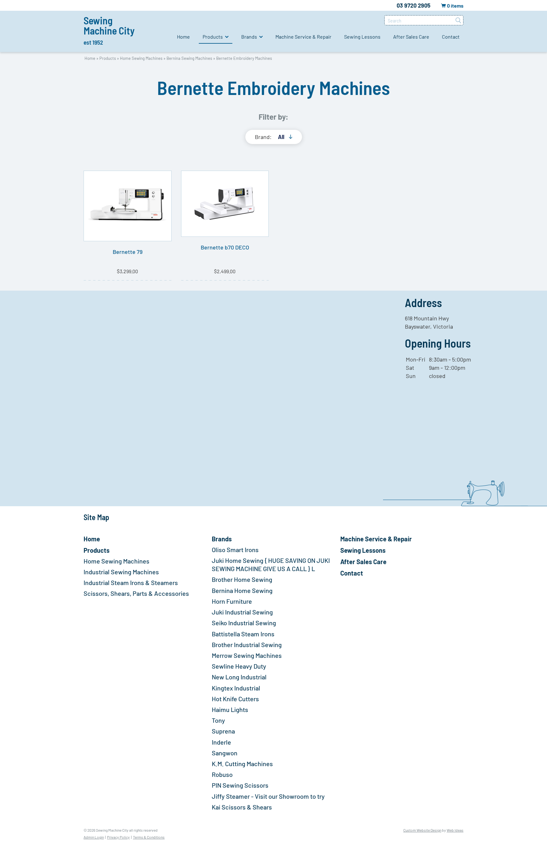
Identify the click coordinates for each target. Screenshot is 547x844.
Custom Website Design (422, 830)
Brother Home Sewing (242, 579)
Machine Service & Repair (303, 37)
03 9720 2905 (414, 5)
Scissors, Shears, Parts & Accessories (136, 593)
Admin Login (94, 837)
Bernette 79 (127, 251)
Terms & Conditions (149, 837)
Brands (249, 37)
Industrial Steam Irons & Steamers (131, 582)
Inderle (221, 742)
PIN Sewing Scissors (240, 785)
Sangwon (224, 753)
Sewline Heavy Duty (239, 666)
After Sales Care (411, 37)
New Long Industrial (239, 677)
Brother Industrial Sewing (247, 644)
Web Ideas (455, 830)
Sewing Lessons (362, 37)
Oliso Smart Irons (235, 549)
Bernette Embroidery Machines (244, 58)
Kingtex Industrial (236, 688)
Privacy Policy (118, 837)
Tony (218, 720)
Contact (451, 37)
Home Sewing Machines (141, 58)
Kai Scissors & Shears (242, 807)
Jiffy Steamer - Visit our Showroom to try (268, 796)
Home (183, 37)
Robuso (222, 774)
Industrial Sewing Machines (121, 572)
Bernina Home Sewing (242, 590)
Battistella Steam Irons (243, 634)
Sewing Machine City (109, 30)
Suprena (223, 731)
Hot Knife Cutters (235, 698)
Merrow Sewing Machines (247, 655)
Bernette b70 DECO (225, 247)
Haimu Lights (230, 709)
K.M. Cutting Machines (242, 763)
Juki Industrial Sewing (242, 612)
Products (213, 37)
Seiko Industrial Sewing (244, 623)
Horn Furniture (232, 601)
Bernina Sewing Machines (189, 58)
